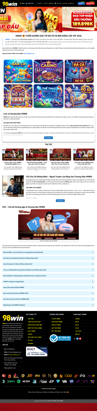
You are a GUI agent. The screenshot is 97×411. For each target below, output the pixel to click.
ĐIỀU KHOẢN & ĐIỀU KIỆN (35, 333)
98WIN (23, 3)
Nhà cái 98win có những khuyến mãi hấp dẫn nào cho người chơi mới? (24, 284)
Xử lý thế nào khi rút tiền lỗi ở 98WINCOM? (16, 307)
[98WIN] (9, 3)
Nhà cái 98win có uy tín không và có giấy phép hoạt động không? (23, 260)
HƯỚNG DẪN (30, 3)
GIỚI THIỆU (31, 327)
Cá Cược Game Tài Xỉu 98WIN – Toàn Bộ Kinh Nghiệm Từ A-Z (13, 171)
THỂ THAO (58, 3)
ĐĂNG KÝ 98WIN (56, 333)
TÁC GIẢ (30, 348)
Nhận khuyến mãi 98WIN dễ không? (14, 313)
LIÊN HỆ (30, 342)
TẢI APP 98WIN (56, 327)
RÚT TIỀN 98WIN (56, 339)
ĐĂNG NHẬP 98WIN (57, 330)
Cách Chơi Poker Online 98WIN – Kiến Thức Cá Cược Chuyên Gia (60, 171)
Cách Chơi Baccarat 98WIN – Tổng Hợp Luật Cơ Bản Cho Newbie (37, 171)
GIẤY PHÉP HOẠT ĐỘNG (34, 345)
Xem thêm (48, 146)
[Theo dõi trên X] (74, 346)
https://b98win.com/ (29, 61)
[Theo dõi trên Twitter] (77, 346)
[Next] (95, 170)
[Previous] (2, 170)
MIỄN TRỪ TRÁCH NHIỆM (35, 336)
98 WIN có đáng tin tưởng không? (13, 289)
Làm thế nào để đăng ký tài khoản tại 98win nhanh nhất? (20, 266)
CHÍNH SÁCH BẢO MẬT (34, 330)
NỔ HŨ (51, 3)
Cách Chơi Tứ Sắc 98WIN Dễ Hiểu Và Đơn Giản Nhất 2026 (84, 171)
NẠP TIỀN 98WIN (56, 336)
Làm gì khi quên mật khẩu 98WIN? (13, 295)
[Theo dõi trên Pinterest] (80, 346)
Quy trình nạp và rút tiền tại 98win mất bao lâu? (17, 272)
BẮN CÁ (72, 3)
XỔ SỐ (65, 3)
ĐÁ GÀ (46, 3)
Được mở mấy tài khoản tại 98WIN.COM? (15, 301)
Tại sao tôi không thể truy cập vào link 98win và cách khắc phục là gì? (24, 278)
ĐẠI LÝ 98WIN (31, 339)
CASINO (40, 3)
